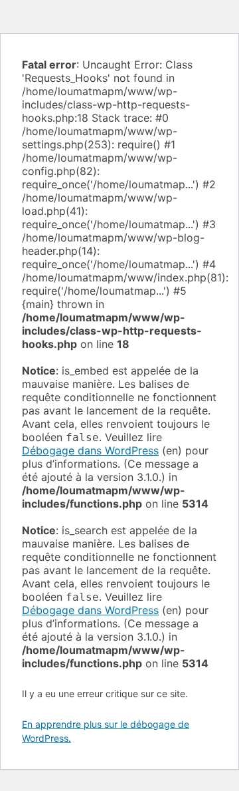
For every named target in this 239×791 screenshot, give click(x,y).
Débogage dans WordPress (90, 450)
